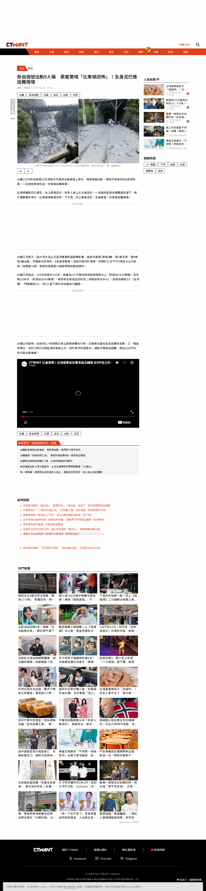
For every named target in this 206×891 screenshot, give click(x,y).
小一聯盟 (150, 164)
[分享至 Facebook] (12, 106)
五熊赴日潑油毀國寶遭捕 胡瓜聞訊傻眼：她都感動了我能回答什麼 (37, 660)
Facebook (80, 858)
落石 (55, 95)
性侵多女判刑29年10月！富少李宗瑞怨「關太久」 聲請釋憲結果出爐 (61, 529)
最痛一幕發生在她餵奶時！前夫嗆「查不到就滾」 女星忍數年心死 (118, 784)
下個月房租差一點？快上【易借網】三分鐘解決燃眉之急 (118, 597)
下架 (162, 164)
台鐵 (21, 95)
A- (28, 171)
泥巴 (75, 95)
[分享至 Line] (12, 101)
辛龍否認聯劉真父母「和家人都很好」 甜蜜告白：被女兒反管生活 (77, 722)
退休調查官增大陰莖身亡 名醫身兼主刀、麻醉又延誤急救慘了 (37, 753)
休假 (182, 164)
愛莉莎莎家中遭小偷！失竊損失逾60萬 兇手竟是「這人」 (78, 691)
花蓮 (46, 95)
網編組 (27, 87)
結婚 (172, 164)
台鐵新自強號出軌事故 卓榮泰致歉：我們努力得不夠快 (50, 449)
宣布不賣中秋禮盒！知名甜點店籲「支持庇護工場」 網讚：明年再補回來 (37, 722)
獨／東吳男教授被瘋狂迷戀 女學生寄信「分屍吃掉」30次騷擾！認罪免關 (37, 815)
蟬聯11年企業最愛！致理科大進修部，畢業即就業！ (52, 533)
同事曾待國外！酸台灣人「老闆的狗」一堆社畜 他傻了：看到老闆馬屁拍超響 (66, 505)
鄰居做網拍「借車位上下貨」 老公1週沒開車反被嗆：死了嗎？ (58, 515)
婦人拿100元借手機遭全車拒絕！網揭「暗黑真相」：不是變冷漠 (77, 597)
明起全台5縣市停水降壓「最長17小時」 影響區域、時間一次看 (36, 597)
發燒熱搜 (159, 849)
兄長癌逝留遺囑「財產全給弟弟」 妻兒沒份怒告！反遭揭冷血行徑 (37, 784)
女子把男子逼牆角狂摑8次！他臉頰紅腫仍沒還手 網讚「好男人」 (77, 660)
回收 (160, 171)
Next (12, 118)
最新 (36, 51)
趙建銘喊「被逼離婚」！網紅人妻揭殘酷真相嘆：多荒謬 (118, 815)
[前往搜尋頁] (198, 44)
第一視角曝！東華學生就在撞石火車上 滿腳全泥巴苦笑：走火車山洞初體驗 (61, 472)
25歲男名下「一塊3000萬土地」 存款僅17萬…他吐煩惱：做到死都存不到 (64, 510)
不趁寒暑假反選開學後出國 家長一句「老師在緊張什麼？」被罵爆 (118, 753)
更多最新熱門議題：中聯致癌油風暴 (43, 524)
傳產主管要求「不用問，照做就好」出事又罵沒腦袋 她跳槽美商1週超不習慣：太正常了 (77, 753)
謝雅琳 (149, 171)
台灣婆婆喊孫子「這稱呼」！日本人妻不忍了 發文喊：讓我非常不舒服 (118, 691)
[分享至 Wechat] (12, 111)
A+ (20, 171)
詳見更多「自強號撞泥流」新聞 (37, 443)
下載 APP (184, 44)
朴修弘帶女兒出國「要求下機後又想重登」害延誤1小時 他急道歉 (37, 691)
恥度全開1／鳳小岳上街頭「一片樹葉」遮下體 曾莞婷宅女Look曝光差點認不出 (118, 660)
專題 (185, 52)
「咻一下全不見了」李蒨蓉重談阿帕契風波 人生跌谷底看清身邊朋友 (77, 815)
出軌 (65, 95)
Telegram (131, 858)
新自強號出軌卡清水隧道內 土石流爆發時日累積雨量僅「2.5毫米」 (56, 466)
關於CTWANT (70, 849)
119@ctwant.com (90, 547)
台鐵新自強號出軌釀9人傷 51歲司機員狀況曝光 (46, 461)
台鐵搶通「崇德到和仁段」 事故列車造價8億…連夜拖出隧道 (52, 455)
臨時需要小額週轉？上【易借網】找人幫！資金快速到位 (77, 629)
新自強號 (34, 95)
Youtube (105, 858)
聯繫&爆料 (100, 849)
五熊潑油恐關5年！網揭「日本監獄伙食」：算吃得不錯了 (36, 629)
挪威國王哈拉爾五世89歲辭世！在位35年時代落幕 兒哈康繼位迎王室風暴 (118, 722)
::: (20, 56)
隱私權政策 (70, 886)
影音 (170, 52)
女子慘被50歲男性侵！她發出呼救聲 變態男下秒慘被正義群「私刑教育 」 (65, 519)
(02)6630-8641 (50, 547)
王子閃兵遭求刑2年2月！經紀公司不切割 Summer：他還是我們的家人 (78, 784)
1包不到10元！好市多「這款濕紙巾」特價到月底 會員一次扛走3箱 (118, 629)
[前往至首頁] (17, 45)
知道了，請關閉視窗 (190, 879)
